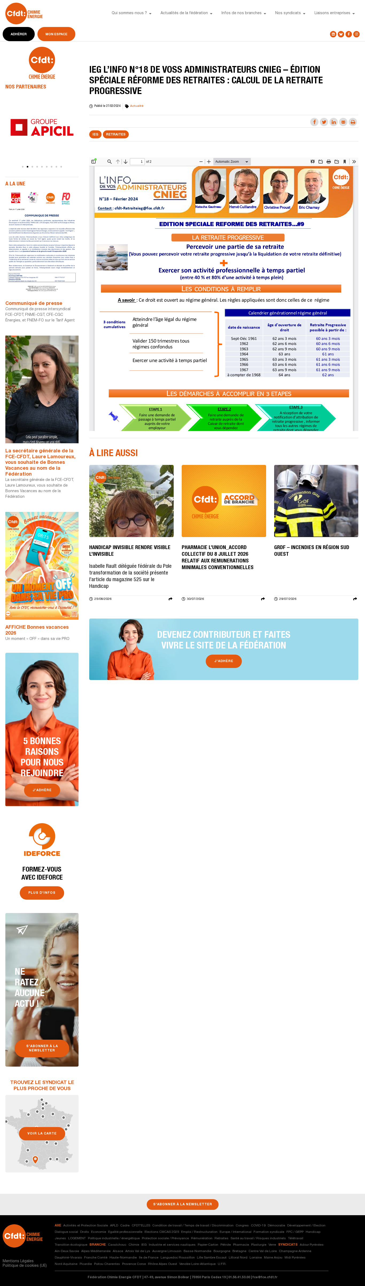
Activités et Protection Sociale (85, 1225)
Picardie (86, 1264)
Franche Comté (95, 1257)
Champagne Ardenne (295, 1251)
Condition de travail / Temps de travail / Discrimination (193, 1225)
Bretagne (239, 1251)
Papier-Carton (208, 1244)
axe (58, 1225)
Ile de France (148, 1257)
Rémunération (201, 1238)
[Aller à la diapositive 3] (32, 167)
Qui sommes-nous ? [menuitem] (129, 13)
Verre (272, 1244)
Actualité (136, 106)
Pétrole (225, 1244)
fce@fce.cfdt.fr (265, 1277)
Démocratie (276, 1225)
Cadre (125, 1225)
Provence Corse (134, 1264)
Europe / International (235, 1232)
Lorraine (256, 1257)
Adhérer (19, 34)
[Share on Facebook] (314, 122)
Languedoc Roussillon (178, 1257)
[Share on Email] (343, 122)
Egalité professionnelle (125, 1232)
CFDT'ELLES (141, 1225)
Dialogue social (66, 1232)
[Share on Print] (353, 122)
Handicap (313, 1232)
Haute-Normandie (123, 1257)
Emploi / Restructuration (199, 1232)
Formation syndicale (269, 1232)
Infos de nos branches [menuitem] (242, 13)
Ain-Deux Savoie (67, 1251)
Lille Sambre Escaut (212, 1257)
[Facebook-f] (348, 34)
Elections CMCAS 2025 (162, 1232)
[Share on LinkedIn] (333, 122)
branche (98, 1244)
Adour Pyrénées (312, 1244)
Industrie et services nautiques (172, 1244)
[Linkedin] (333, 34)
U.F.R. (222, 1264)
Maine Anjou (273, 1257)
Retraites (116, 134)
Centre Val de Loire (262, 1251)
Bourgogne (221, 1251)
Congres (242, 1225)
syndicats (288, 1244)
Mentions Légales (18, 1261)
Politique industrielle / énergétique (114, 1238)
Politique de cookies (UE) (25, 1266)
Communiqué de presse (33, 303)
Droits (84, 1232)
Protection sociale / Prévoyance (165, 1238)
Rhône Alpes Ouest (162, 1264)
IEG (95, 134)
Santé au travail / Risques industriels (258, 1238)
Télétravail (295, 1238)
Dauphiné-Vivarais (68, 1257)
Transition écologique (71, 1244)
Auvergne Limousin (166, 1251)
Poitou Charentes (107, 1264)
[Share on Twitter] (324, 122)
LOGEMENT (77, 1238)
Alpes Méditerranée (96, 1251)
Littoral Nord (238, 1257)
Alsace (118, 1251)
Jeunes (60, 1238)
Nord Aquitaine (66, 1264)
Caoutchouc (117, 1244)
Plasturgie (258, 1244)
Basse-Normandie (197, 1251)
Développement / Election (306, 1225)
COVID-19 (258, 1225)
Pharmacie (241, 1244)
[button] (150, 13)
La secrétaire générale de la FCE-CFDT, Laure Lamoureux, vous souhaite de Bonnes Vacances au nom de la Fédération (40, 463)
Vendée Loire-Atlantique (197, 1264)
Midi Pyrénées (295, 1257)
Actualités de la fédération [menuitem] (184, 13)
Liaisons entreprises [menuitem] (332, 13)
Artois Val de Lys (137, 1251)
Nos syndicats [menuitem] (288, 13)
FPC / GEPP (295, 1232)
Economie (98, 1232)
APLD (114, 1225)
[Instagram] (356, 34)
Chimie (134, 1244)
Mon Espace (56, 34)
